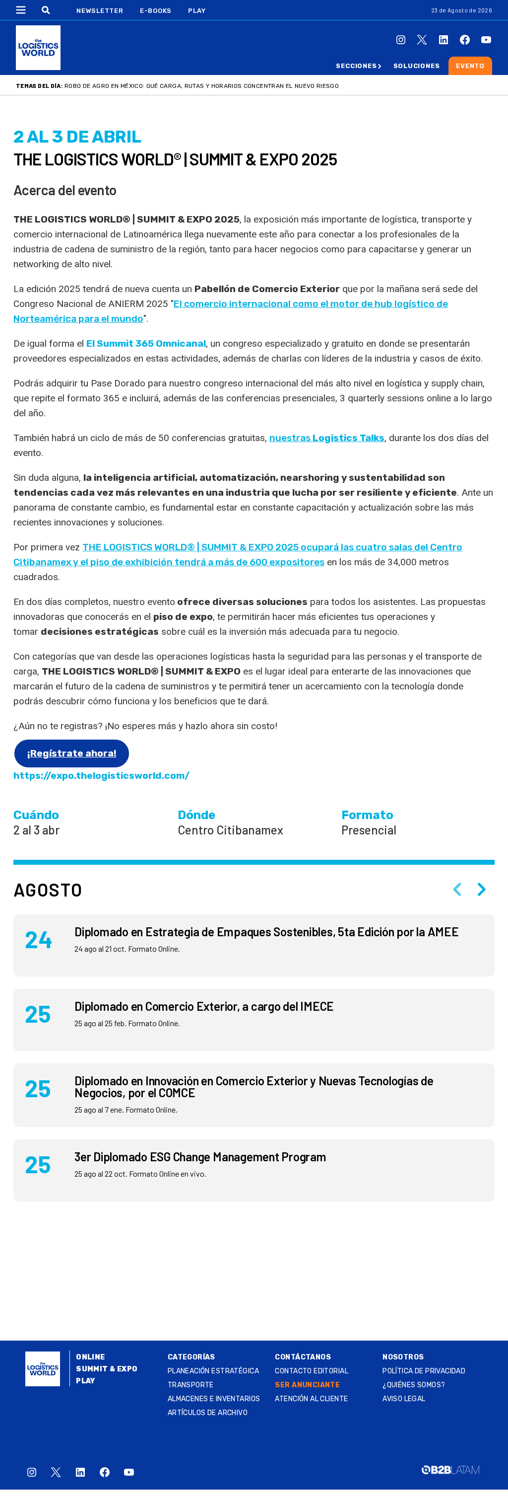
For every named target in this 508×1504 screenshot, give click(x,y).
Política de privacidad (423, 1371)
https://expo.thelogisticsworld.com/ (101, 775)
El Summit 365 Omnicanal (146, 343)
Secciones (356, 66)
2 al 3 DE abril (77, 137)
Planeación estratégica (213, 1371)
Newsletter (100, 10)
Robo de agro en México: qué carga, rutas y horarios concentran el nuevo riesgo (201, 85)
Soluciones (416, 66)
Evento (470, 66)
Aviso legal (404, 1399)
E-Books (156, 10)
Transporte (191, 1385)
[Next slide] (482, 890)
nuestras (326, 438)
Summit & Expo (106, 1369)
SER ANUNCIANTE (307, 1385)
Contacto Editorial (311, 1371)
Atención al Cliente (311, 1399)
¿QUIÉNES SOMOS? (413, 1385)
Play (196, 10)
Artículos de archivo (208, 1413)
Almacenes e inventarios (214, 1399)
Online (90, 1357)
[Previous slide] (457, 890)
